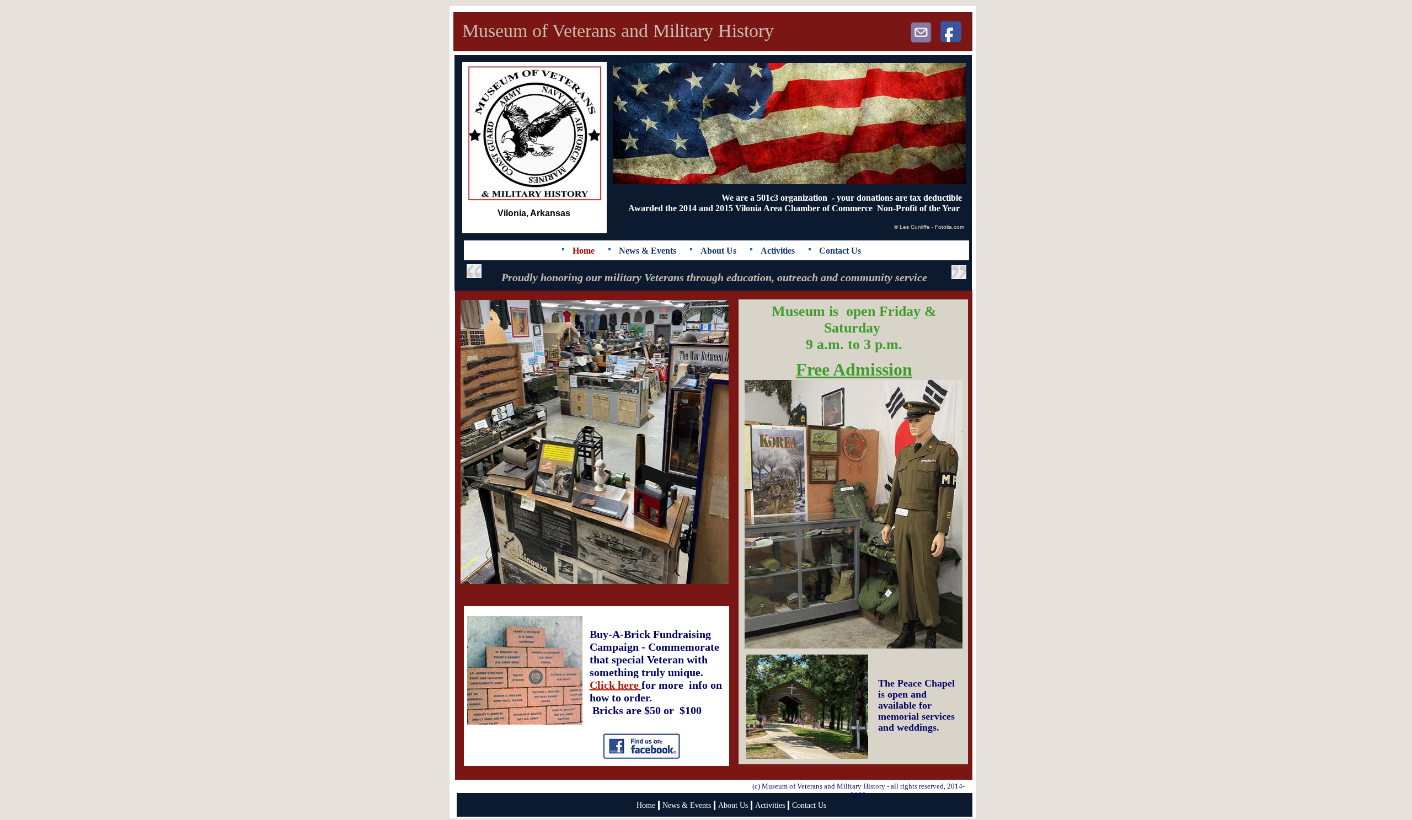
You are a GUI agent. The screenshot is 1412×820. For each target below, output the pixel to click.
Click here (615, 685)
